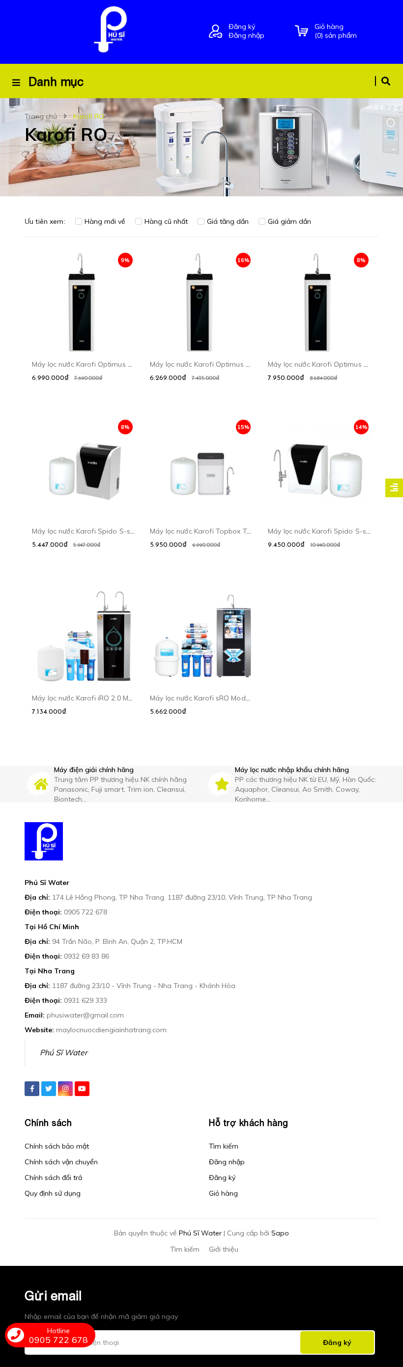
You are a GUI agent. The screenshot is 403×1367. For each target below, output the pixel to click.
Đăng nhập (246, 35)
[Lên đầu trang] (376, 1308)
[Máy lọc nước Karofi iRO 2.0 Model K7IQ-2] (83, 635)
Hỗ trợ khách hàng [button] (248, 1123)
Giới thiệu (223, 1249)
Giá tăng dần (228, 221)
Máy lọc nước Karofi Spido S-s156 (323, 531)
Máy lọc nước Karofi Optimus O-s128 (210, 364)
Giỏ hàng (223, 1193)
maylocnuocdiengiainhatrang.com (111, 1029)
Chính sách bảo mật (57, 1146)
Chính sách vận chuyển (61, 1161)
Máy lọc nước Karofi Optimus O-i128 (91, 364)
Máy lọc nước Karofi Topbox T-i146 (206, 531)
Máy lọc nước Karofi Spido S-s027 (87, 531)
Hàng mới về (105, 221)
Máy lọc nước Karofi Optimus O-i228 (327, 364)
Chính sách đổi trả (53, 1177)
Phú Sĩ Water (63, 1052)
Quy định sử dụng (53, 1193)
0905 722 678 (85, 912)
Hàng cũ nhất (166, 221)
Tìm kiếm (223, 1146)
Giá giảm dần (289, 221)
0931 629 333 (85, 1000)
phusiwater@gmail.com (85, 1015)
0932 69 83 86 (86, 956)
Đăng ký (242, 26)
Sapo (280, 1233)
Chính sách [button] (48, 1123)
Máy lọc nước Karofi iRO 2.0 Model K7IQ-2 (99, 698)
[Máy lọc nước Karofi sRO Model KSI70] (201, 635)
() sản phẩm (336, 31)
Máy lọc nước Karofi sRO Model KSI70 (210, 698)
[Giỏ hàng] (301, 31)
